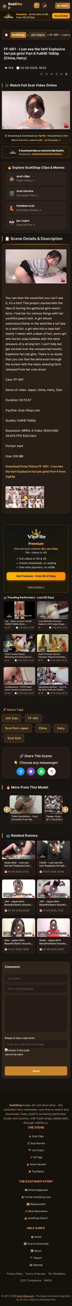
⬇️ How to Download (36, 1243)
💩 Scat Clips (36, 1136)
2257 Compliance (30, 1280)
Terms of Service (35, 1273)
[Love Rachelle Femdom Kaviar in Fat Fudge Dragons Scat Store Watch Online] (53, 610)
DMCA (48, 1280)
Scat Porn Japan (16, 728)
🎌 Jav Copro (36, 1150)
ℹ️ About (36, 1250)
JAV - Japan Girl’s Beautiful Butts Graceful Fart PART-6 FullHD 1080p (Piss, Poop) (52, 903)
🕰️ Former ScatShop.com (36, 1197)
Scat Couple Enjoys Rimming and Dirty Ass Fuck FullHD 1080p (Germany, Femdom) (19, 655)
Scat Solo (14, 738)
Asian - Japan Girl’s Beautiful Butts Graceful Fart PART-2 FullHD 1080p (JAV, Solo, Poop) (53, 942)
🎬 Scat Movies (36, 1143)
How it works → (36, 587)
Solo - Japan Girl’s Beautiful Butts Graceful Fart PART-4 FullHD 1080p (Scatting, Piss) (17, 942)
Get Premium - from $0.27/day (36, 576)
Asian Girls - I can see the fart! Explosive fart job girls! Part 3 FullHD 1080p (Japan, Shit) (17, 864)
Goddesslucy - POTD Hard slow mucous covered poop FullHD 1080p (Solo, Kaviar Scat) (19, 688)
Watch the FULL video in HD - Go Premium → (36, 140)
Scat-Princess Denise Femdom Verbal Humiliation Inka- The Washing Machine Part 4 (52, 655)
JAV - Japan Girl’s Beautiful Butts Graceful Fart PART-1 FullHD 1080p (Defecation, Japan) (17, 903)
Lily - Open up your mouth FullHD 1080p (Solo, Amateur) (18, 623)
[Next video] (65, 809)
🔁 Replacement (36, 1204)
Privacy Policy (15, 1273)
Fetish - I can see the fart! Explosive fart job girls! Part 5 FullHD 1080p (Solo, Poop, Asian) (52, 864)
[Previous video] (7, 809)
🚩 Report (36, 1257)
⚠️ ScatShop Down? (36, 1218)
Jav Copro (38, 34)
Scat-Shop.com (25, 1296)
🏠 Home (36, 1236)
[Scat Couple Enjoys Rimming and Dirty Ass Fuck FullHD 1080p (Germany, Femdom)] (19, 643)
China (43, 728)
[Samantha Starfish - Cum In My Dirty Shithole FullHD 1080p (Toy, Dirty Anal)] (53, 675)
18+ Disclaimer (56, 1273)
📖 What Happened (36, 1189)
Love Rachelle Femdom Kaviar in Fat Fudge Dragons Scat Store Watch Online (52, 623)
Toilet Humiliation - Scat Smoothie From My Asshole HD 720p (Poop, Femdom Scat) (24, 821)
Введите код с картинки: (20, 1037)
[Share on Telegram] (21, 771)
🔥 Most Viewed (36, 1164)
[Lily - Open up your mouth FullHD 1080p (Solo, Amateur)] (19, 610)
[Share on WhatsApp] (41, 771)
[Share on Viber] (31, 771)
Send (36, 1071)
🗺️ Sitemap (36, 1264)
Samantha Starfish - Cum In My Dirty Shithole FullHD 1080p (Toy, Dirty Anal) (52, 688)
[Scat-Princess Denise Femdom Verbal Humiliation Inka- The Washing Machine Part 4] (53, 643)
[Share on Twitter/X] (52, 771)
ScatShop (18, 34)
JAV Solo (11, 718)
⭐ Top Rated (36, 1171)
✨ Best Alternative (36, 1211)
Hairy (61, 728)
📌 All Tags (36, 1157)
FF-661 (33, 718)
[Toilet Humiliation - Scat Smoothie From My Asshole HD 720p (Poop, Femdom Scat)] (26, 804)
